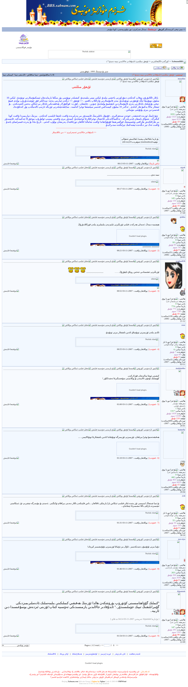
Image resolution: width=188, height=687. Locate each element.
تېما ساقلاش (32, 75)
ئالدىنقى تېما (20, 75)
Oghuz (102, 681)
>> (102, 645)
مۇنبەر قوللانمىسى (24, 47)
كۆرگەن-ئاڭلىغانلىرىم (160, 61)
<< (116, 645)
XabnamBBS (177, 61)
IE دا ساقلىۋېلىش (46, 75)
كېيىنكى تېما (8, 75)
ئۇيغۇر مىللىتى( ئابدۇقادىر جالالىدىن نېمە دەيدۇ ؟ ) (127, 61)
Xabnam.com (73, 681)
